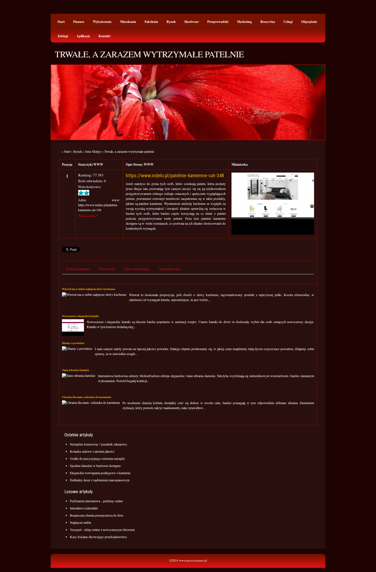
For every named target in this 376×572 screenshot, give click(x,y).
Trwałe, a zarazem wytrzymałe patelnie (129, 151)
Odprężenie (309, 21)
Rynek (171, 21)
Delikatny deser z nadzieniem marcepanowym (99, 480)
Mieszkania (128, 21)
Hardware (191, 21)
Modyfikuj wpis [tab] (169, 269)
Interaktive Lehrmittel (84, 508)
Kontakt (104, 36)
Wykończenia (102, 21)
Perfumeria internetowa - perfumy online (96, 501)
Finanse (78, 21)
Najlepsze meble (80, 522)
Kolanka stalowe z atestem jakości (92, 451)
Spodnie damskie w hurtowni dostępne (95, 465)
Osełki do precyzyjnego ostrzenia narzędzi (97, 458)
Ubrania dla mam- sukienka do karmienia (86, 397)
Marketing (244, 21)
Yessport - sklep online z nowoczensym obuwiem (102, 529)
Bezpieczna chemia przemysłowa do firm (96, 515)
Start (61, 21)
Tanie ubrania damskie (75, 370)
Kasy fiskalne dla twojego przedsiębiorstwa (98, 537)
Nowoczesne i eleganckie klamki (80, 316)
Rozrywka (267, 21)
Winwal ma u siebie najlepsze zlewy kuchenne (88, 289)
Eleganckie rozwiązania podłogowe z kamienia (100, 473)
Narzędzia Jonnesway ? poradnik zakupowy (98, 444)
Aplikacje (83, 36)
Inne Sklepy (93, 151)
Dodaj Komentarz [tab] (77, 269)
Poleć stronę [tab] (107, 269)
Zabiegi (63, 36)
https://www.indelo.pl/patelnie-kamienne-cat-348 (175, 175)
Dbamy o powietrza (73, 343)
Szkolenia (151, 21)
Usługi (288, 21)
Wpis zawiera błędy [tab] (137, 269)
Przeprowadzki (217, 21)
